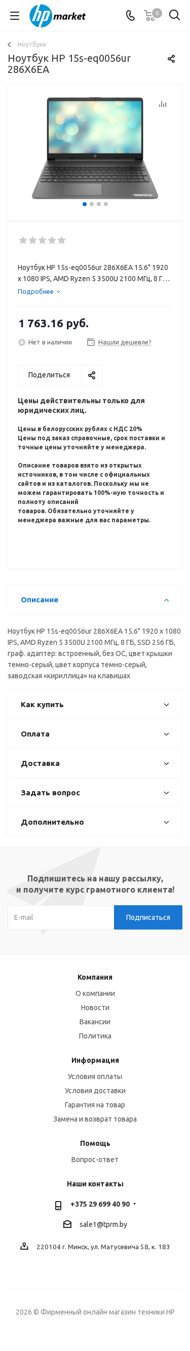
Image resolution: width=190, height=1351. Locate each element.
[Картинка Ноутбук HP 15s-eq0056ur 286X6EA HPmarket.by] (95, 148)
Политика (95, 1036)
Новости (95, 1007)
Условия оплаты (95, 1076)
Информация (95, 1060)
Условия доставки (95, 1091)
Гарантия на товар (95, 1105)
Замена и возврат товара (95, 1119)
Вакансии (95, 1022)
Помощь (95, 1143)
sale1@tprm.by (103, 1224)
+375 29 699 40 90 (100, 1204)
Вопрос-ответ (95, 1159)
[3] (43, 241)
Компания (95, 977)
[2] (33, 241)
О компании (95, 993)
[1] (23, 241)
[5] (62, 241)
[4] (52, 241)
